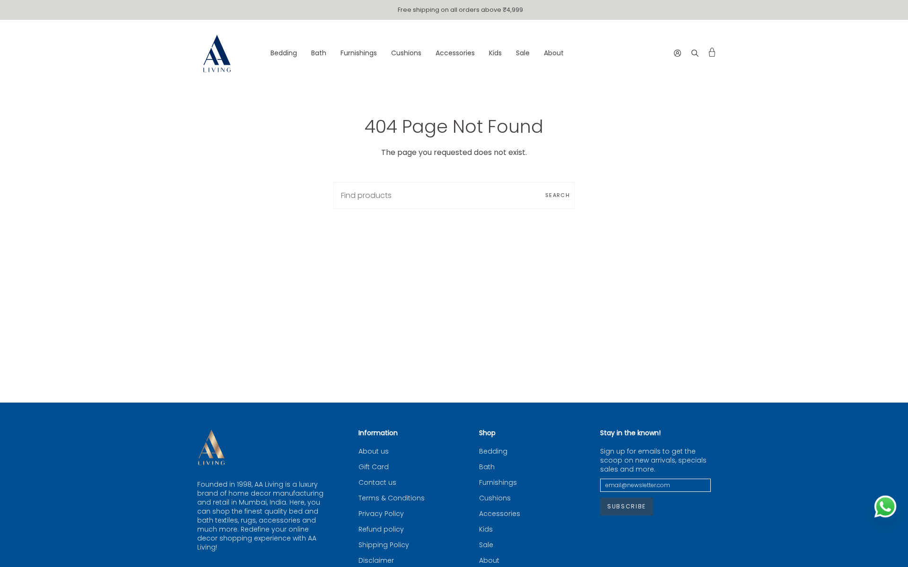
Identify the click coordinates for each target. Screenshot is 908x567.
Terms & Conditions (391, 498)
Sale (486, 545)
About (489, 560)
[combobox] (454, 195)
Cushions (495, 498)
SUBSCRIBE (626, 506)
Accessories (499, 513)
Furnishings (498, 482)
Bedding (493, 451)
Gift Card (373, 467)
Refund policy (381, 529)
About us (373, 451)
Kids (486, 529)
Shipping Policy (383, 545)
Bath (487, 467)
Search (557, 195)
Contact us (377, 482)
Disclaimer (376, 560)
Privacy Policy (381, 513)
